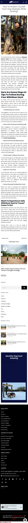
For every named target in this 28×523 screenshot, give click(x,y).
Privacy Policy (4, 427)
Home (2, 296)
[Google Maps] (2, 482)
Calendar (3, 301)
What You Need (5, 416)
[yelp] (23, 479)
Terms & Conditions (6, 425)
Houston (3, 462)
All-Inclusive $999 (5, 440)
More (2, 317)
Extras (2, 311)
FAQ (2, 309)
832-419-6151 (5, 473)
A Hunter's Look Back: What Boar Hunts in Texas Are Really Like (16, 342)
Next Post (24, 238)
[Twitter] (9, 479)
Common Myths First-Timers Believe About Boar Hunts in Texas (17, 334)
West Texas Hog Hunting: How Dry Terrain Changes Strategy (13, 269)
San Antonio (4, 465)
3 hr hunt (3, 447)
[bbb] (9, 482)
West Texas (4, 458)
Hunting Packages (5, 304)
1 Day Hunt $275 (5, 443)
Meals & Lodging (5, 423)
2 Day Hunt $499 (5, 445)
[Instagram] (20, 479)
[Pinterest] (16, 479)
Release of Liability (5, 306)
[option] (14, 259)
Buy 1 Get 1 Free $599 (6, 438)
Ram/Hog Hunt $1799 (6, 449)
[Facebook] (2, 479)
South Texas (4, 456)
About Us (3, 298)
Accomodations (5, 421)
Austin (2, 460)
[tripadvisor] (5, 482)
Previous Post (4, 238)
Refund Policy (4, 429)
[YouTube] (13, 479)
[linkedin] (5, 479)
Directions (3, 314)
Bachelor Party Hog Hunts (7, 436)
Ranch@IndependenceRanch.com (10, 475)
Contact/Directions (5, 418)
